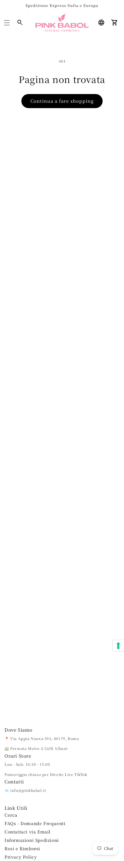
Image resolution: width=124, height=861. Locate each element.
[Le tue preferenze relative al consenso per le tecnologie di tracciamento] (118, 645)
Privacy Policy (21, 857)
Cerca (11, 815)
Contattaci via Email (28, 832)
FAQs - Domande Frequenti (35, 823)
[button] (7, 22)
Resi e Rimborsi (22, 848)
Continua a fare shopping (62, 101)
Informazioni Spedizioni (32, 840)
